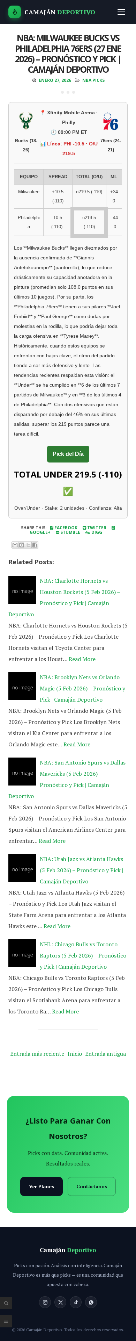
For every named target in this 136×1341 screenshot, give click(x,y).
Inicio (75, 1053)
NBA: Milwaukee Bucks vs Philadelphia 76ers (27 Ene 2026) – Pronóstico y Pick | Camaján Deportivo (68, 53)
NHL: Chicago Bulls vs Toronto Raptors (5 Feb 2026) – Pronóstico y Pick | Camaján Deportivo (83, 955)
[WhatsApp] (91, 1302)
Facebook (65, 528)
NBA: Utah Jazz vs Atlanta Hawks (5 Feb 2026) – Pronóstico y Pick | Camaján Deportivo (81, 870)
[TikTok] (76, 1302)
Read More (82, 659)
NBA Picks (93, 80)
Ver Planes (41, 1186)
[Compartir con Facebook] (34, 545)
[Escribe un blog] (21, 545)
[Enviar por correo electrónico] (15, 545)
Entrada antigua (105, 1053)
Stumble (69, 532)
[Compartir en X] (28, 545)
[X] (60, 1302)
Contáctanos (91, 1186)
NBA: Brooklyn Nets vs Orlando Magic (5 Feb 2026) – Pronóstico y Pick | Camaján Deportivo (82, 688)
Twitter (96, 528)
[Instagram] (45, 1302)
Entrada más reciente (37, 1053)
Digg (96, 532)
